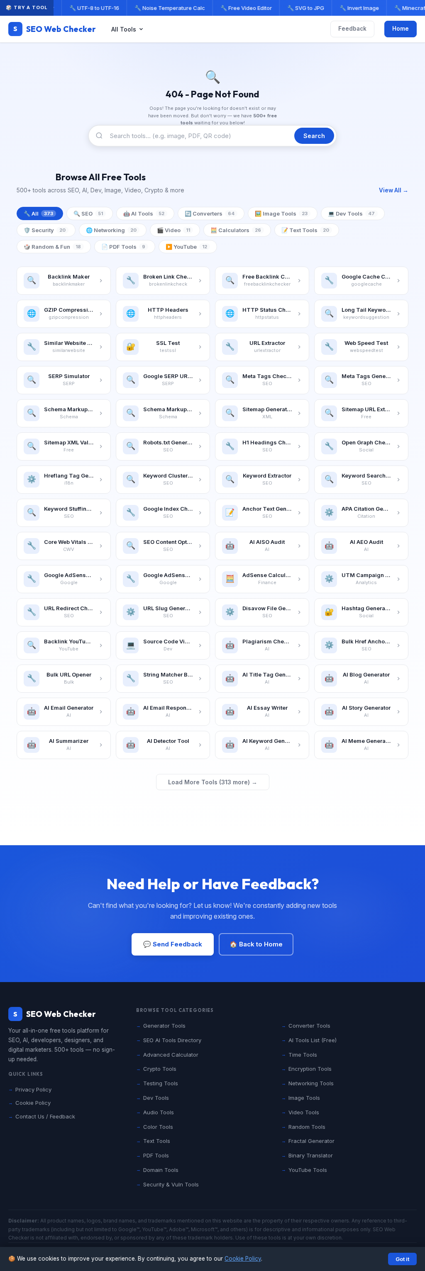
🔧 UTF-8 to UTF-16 (92, 8)
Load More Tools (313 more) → (212, 782)
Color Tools (158, 1126)
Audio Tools (158, 1112)
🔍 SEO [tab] (88, 213)
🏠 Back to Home (256, 944)
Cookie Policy (243, 1258)
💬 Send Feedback (172, 944)
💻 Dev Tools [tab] (351, 213)
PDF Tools (156, 1155)
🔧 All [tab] (38, 213)
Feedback (352, 28)
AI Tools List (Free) (312, 1040)
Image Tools (304, 1097)
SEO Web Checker (54, 29)
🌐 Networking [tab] (111, 230)
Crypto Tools (159, 1068)
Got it (402, 1259)
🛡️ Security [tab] (45, 230)
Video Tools (303, 1112)
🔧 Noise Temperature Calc (167, 8)
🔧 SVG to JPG (303, 8)
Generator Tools (164, 1025)
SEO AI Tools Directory (172, 1040)
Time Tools (302, 1054)
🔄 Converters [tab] (209, 213)
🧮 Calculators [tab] (235, 230)
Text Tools (156, 1141)
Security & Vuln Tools (171, 1184)
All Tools (123, 29)
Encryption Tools (310, 1068)
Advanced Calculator (170, 1054)
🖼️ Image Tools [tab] (281, 213)
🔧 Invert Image (357, 8)
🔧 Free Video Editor (244, 8)
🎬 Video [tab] (173, 230)
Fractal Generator (311, 1141)
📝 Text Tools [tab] (305, 230)
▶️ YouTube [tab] (186, 246)
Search (314, 135)
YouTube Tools (307, 1170)
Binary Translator (310, 1155)
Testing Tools (160, 1083)
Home (400, 28)
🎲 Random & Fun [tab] (52, 246)
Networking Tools (311, 1083)
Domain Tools (160, 1170)
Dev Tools (156, 1097)
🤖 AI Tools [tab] (143, 213)
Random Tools (306, 1126)
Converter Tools (309, 1025)
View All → (393, 190)
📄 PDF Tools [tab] (123, 246)
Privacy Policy (33, 1089)
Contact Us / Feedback (45, 1116)
